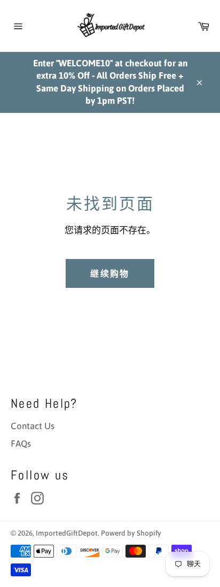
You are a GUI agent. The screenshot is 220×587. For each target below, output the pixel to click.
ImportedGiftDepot (67, 533)
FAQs (21, 443)
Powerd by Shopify (131, 533)
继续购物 (110, 273)
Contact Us (32, 426)
